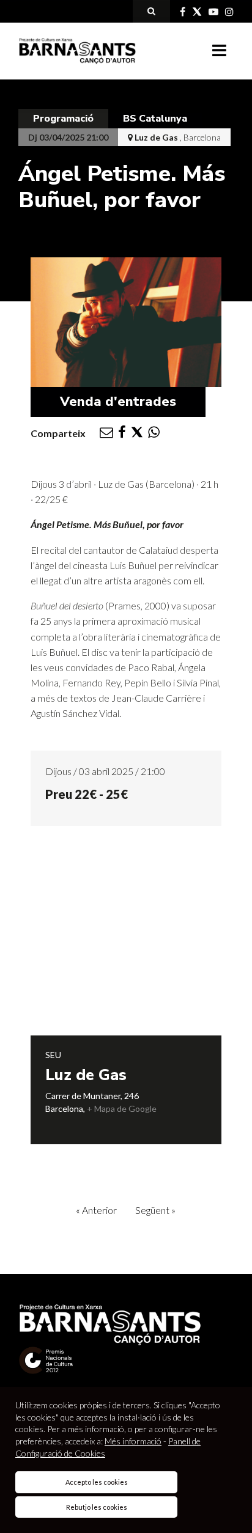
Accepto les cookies (96, 1482)
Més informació (133, 1441)
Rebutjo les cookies (96, 1507)
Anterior (96, 1210)
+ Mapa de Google (122, 1108)
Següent (155, 1210)
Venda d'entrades (118, 401)
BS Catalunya (155, 118)
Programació (63, 118)
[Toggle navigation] (219, 50)
